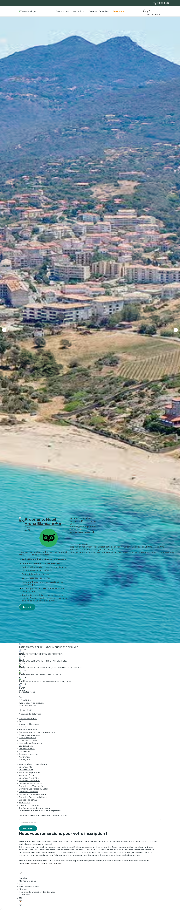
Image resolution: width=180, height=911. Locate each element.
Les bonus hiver (27, 749)
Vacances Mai (25, 767)
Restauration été (27, 738)
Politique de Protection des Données (43, 863)
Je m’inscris (28, 828)
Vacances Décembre (29, 780)
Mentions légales (27, 881)
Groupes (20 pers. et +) (30, 805)
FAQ (21, 721)
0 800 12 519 (25, 700)
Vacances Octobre (28, 775)
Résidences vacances (29, 735)
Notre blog (24, 751)
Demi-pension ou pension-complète (37, 732)
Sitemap (23, 889)
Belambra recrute (28, 729)
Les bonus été (26, 746)
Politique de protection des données (37, 892)
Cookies (23, 878)
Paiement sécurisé (28, 754)
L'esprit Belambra (28, 718)
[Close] (73, 538)
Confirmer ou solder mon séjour (35, 808)
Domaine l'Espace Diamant (32, 794)
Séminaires (24, 802)
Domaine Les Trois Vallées (31, 786)
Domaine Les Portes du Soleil (33, 789)
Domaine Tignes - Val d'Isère (33, 797)
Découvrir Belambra (29, 724)
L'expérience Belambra (30, 743)
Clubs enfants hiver (28, 740)
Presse (22, 727)
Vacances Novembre (29, 778)
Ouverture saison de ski (30, 783)
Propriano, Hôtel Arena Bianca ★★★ (43, 521)
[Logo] (27, 11)
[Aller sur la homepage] (22, 688)
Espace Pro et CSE (28, 800)
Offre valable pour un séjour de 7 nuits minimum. (43, 815)
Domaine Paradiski (28, 791)
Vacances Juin (26, 770)
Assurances (24, 757)
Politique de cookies (29, 886)
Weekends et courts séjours (33, 764)
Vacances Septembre (29, 772)
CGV (21, 884)
